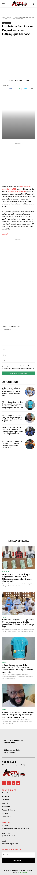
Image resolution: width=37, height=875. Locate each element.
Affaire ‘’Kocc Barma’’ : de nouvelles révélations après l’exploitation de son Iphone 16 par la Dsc (12, 418)
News (4, 617)
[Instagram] (8, 783)
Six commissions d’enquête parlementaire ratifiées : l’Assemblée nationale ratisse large (12, 444)
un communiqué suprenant (17, 191)
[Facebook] (4, 783)
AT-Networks (22, 872)
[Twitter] (13, 783)
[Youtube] (18, 783)
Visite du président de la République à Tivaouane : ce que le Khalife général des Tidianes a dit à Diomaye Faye (12, 391)
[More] (32, 89)
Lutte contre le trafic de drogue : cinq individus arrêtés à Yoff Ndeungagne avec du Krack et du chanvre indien (17, 577)
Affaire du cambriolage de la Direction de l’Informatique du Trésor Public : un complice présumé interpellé (12, 405)
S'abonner (17, 861)
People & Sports (7, 17)
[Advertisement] (18, 58)
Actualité (6, 571)
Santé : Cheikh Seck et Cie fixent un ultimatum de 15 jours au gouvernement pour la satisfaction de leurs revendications (12, 431)
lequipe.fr (5, 234)
